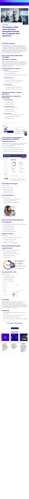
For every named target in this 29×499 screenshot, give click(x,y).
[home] (1, 4)
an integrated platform (5, 144)
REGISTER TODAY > (14, 1)
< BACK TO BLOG (15, 328)
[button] (27, 4)
